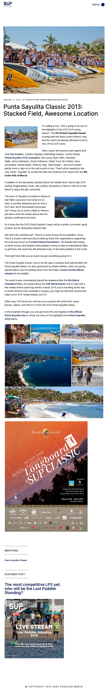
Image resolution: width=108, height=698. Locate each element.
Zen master (16, 154)
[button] (54, 60)
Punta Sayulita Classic (16, 560)
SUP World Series (55, 283)
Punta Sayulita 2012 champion (22, 157)
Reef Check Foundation (45, 242)
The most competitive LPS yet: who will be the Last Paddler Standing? (33, 588)
